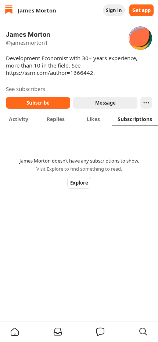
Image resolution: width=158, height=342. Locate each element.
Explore (79, 182)
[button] (15, 332)
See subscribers (25, 88)
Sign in (114, 10)
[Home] (8, 10)
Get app (141, 10)
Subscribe (38, 102)
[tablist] (79, 119)
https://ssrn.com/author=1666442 (49, 72)
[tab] (18, 119)
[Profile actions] (146, 103)
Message (105, 102)
